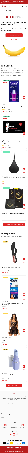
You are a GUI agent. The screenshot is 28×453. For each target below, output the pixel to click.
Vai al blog (22, 427)
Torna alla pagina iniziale (14, 35)
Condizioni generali (10, 447)
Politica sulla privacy (14, 449)
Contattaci (14, 39)
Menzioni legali (18, 447)
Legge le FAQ (14, 427)
